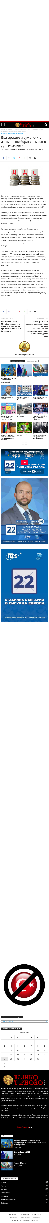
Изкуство (4, 1189)
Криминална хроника (20, 129)
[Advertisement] (24, 34)
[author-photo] (24, 346)
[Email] (29, 158)
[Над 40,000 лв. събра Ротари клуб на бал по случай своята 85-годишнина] (40, 408)
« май (3, 1067)
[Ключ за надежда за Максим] (24, 427)
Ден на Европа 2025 (23, 377)
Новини (10, 129)
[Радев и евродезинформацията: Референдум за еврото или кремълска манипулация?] (8, 370)
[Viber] (8, 158)
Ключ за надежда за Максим (23, 434)
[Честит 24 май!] (40, 370)
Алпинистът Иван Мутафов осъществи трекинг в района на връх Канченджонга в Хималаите (11, 326)
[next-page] (26, 443)
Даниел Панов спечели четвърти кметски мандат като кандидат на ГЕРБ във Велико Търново (8, 436)
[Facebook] (3, 158)
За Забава (4, 1203)
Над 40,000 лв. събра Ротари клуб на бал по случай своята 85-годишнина (40, 417)
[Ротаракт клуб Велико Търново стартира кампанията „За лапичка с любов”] (8, 408)
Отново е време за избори (7, 397)
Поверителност (12, 1214)
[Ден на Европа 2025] (24, 370)
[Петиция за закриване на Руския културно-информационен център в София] (40, 427)
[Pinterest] (19, 158)
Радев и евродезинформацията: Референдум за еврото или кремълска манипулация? (8, 379)
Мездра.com (36, 1217)
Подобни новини (17, 361)
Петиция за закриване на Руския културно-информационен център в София (40, 436)
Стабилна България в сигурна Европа (40, 397)
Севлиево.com (25, 1217)
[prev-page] (23, 443)
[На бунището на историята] (24, 408)
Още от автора (32, 361)
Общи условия (24, 1214)
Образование (5, 1193)
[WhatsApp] (24, 158)
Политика (4, 1196)
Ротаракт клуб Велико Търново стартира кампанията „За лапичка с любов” (8, 417)
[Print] (35, 158)
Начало (3, 129)
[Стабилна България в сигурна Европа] (40, 390)
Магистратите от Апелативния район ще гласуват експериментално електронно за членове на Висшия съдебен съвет (37, 328)
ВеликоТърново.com (18, 149)
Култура (4, 1186)
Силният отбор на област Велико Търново (22, 398)
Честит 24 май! (37, 377)
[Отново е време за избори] (8, 390)
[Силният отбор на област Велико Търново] (24, 390)
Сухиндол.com (13, 1217)
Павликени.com (36, 1214)
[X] (14, 158)
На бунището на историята (22, 415)
